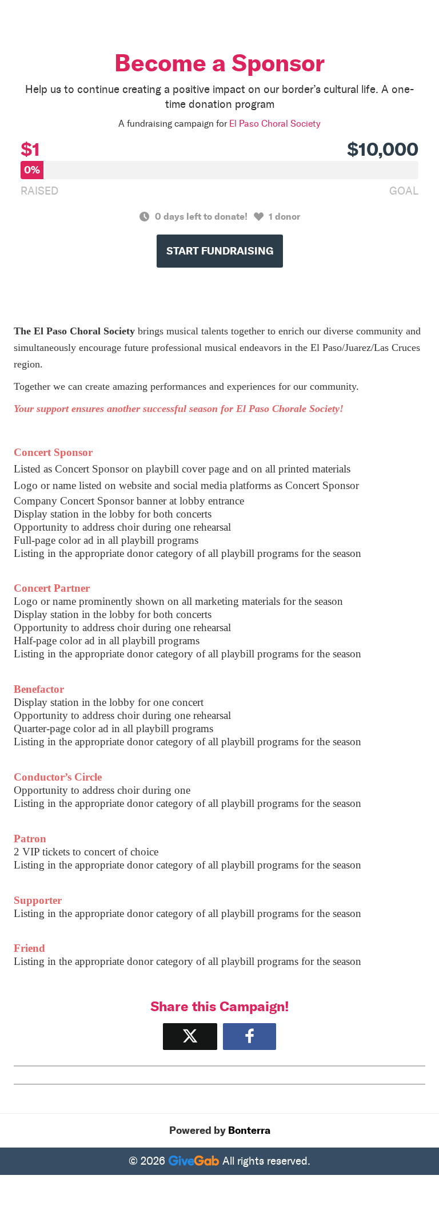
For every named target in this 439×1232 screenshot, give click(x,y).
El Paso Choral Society (275, 123)
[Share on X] (190, 1036)
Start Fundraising (219, 251)
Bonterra (249, 1130)
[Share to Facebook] (249, 1036)
